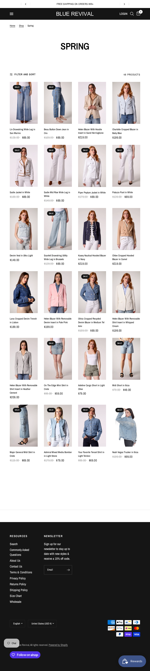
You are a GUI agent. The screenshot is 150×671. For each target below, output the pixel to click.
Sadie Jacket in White (20, 192)
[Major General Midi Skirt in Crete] (24, 426)
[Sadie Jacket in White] (24, 166)
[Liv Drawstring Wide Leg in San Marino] (24, 103)
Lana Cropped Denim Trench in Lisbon (23, 320)
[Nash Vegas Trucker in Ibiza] (126, 426)
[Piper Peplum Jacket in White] (92, 166)
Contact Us (16, 566)
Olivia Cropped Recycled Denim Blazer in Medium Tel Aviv (91, 322)
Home (12, 25)
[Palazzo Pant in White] (126, 166)
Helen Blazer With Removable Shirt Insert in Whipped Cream (126, 322)
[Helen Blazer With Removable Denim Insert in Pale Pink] (58, 292)
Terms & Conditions (21, 572)
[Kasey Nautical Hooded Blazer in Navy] (92, 229)
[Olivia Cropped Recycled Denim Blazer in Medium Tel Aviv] (92, 292)
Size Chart (16, 596)
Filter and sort (25, 74)
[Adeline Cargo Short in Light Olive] (92, 359)
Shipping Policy (19, 590)
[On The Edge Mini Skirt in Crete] (58, 359)
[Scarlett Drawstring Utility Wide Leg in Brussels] (58, 229)
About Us (15, 561)
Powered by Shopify (58, 645)
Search (14, 544)
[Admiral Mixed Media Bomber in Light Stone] (58, 426)
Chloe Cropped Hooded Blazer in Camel (123, 257)
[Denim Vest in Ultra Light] (24, 229)
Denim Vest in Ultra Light (21, 255)
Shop (21, 25)
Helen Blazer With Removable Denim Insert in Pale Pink (57, 320)
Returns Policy (18, 584)
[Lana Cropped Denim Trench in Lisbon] (24, 292)
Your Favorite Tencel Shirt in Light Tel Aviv (91, 454)
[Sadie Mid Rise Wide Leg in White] (58, 166)
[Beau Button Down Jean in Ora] (58, 103)
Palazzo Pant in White (122, 192)
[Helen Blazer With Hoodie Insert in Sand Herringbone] (92, 103)
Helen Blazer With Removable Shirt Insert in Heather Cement (23, 389)
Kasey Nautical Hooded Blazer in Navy (92, 257)
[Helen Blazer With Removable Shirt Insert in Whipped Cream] (126, 292)
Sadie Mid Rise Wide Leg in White (57, 194)
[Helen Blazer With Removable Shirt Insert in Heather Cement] (24, 359)
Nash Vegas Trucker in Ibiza (125, 452)
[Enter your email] (68, 570)
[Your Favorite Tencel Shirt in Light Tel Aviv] (92, 426)
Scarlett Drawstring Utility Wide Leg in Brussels (55, 257)
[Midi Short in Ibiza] (126, 359)
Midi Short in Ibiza (120, 385)
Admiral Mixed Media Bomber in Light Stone (58, 454)
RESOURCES (18, 536)
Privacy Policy (18, 578)
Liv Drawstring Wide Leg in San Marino (22, 131)
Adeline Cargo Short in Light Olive (91, 387)
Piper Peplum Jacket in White (92, 192)
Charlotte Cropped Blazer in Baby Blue (125, 131)
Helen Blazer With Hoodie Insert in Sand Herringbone (91, 131)
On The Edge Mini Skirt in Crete (56, 387)
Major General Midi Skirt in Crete (22, 454)
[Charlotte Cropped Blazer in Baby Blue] (126, 103)
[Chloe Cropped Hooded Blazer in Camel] (126, 229)
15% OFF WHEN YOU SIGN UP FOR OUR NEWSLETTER (75, 4)
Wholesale (15, 602)
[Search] (132, 14)
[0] (137, 14)
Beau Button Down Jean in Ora (56, 131)
